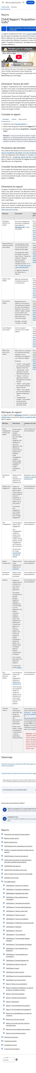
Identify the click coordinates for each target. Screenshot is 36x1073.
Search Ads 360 (26, 157)
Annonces (14, 7)
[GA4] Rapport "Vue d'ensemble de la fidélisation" (17, 949)
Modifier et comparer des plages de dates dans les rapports (19, 851)
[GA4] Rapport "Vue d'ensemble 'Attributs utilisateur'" (18, 939)
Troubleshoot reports (10, 1045)
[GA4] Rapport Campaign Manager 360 (17, 960)
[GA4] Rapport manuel (12, 968)
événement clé (19, 227)
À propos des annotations (11, 1049)
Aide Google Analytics (13, 3)
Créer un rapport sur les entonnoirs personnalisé (18, 874)
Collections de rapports (11, 1037)
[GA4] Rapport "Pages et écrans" (15, 915)
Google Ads (16, 157)
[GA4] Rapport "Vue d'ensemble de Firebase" (19, 944)
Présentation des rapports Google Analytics (17, 834)
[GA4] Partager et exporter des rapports (16, 856)
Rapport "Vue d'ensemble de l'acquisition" (18, 1005)
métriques (18, 415)
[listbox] (9, 1059)
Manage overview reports (11, 838)
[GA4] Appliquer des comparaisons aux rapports (18, 846)
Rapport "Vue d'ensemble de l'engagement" (18, 1009)
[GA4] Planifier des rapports (12, 866)
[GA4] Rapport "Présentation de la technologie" (20, 923)
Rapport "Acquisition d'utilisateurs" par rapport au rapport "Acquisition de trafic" (19, 989)
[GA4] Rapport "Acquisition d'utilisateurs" (18, 889)
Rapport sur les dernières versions (16, 1033)
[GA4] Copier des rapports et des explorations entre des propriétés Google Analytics (17, 861)
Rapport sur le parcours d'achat (15, 1019)
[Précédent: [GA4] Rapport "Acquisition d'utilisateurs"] (3, 28)
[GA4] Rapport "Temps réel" (14, 930)
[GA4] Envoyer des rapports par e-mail (15, 870)
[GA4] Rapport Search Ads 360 (15, 972)
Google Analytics (20, 124)
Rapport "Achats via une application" (16, 984)
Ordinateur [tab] (6, 119)
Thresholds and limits (10, 1041)
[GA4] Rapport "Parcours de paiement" (17, 919)
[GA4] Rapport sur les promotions (16, 980)
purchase (27, 712)
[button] (3, 2)
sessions (19, 667)
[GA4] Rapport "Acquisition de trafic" (17, 893)
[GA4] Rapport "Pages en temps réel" (17, 911)
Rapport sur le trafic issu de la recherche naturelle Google (17, 1024)
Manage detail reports (10, 842)
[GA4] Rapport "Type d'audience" (16, 934)
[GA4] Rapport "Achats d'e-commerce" (17, 885)
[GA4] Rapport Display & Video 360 (16, 964)
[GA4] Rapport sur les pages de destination (18, 976)
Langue (6, 1057)
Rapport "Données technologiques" (16, 998)
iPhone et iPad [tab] (23, 119)
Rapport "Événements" (12, 1002)
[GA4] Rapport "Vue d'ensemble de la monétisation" (17, 955)
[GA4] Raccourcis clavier (11, 878)
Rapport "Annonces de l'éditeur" (15, 994)
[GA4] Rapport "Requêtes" (13, 927)
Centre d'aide (5, 7)
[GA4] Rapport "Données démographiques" (18, 907)
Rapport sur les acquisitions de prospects (18, 1029)
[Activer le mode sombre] (17, 1059)
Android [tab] (14, 119)
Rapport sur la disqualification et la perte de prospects (19, 1014)
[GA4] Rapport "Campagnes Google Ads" (18, 903)
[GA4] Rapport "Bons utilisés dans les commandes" (17, 898)
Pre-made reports (9, 881)
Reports (5, 830)
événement (16, 569)
